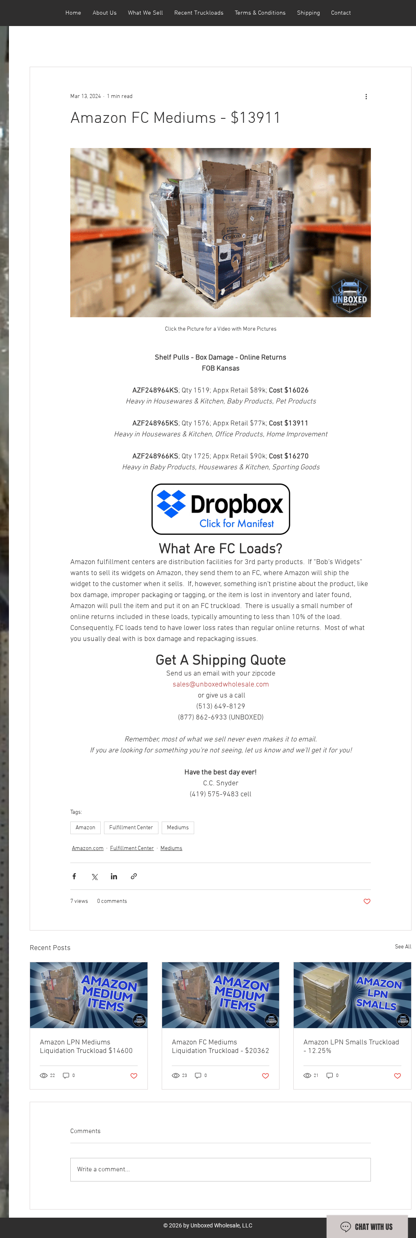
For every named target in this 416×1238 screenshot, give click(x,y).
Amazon (85, 827)
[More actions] (366, 96)
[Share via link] (134, 876)
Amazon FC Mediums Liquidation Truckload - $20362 (220, 1046)
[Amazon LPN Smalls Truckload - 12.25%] (352, 995)
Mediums (178, 827)
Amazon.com (88, 848)
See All (403, 947)
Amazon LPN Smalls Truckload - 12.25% (351, 1046)
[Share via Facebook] (74, 876)
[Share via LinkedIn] (114, 876)
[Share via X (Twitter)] (94, 876)
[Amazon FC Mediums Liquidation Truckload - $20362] (221, 995)
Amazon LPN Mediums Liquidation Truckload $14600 (86, 1046)
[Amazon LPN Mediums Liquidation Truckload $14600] (88, 995)
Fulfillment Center (131, 827)
